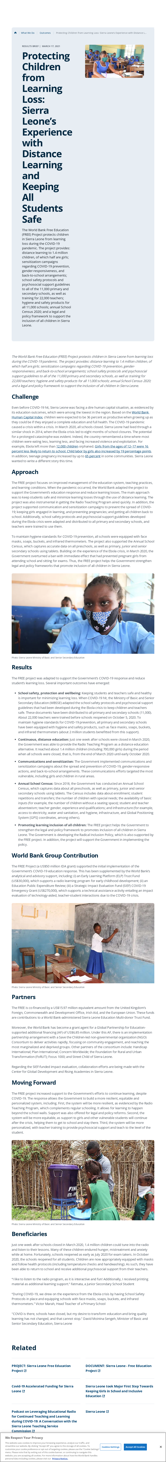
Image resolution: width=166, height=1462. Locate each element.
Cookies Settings (110, 1446)
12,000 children (67, 446)
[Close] (160, 1446)
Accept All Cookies (135, 1446)
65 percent (93, 456)
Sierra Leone (95, 1411)
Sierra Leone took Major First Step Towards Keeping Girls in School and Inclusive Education (119, 1391)
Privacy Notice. (60, 1458)
